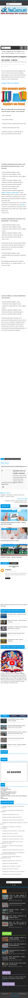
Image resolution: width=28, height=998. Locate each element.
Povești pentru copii (5, 789)
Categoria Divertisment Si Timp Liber (13, 831)
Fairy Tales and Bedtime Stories (9, 792)
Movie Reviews (4, 798)
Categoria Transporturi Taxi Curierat (13, 871)
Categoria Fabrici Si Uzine (10, 833)
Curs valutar (4, 790)
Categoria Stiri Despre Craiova (11, 866)
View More (24, 506)
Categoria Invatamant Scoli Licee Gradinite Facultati (11, 842)
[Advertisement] (14, 31)
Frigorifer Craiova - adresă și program (11, 557)
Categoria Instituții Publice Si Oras (12, 839)
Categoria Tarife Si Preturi (10, 869)
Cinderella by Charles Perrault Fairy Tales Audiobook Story (14, 796)
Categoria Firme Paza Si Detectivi (12, 836)
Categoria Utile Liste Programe (10, 83)
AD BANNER (14, 772)
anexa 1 (23, 204)
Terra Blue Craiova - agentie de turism (17, 614)
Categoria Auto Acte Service (10, 814)
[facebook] (12, 1)
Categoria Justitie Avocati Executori (13, 850)
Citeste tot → (5, 980)
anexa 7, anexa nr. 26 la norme (10, 192)
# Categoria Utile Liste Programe (12, 459)
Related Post (5, 506)
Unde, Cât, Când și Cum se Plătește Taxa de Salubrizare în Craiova (17, 924)
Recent (5, 716)
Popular (14, 716)
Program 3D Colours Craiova (8, 793)
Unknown (8, 569)
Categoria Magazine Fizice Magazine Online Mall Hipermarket (12, 853)
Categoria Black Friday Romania (12, 817)
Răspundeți (8, 578)
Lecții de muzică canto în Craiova (10, 540)
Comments (23, 716)
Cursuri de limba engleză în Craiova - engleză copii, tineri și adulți (13, 523)
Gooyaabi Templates (14, 996)
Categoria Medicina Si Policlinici (12, 860)
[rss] (15, 1)
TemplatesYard (14, 993)
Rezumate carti (4, 788)
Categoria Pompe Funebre (10, 863)
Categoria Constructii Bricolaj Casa (13, 820)
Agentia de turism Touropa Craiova (16, 633)
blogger (5, 563)
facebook (13, 563)
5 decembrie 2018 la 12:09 (11, 571)
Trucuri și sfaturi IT (5, 794)
